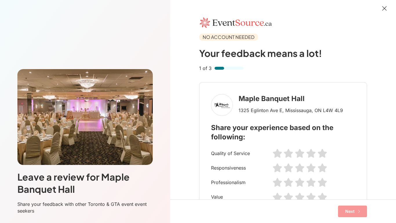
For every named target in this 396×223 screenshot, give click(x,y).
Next (350, 211)
